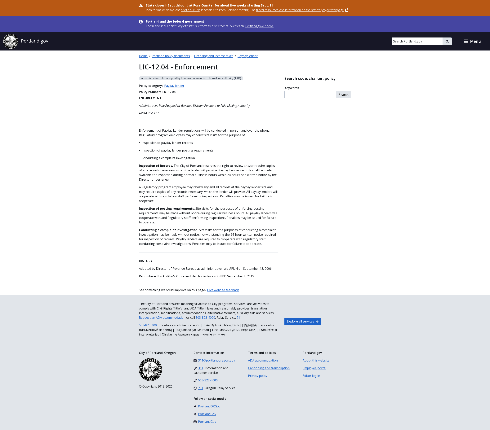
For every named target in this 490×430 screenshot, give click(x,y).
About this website (316, 360)
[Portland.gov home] (25, 41)
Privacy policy (257, 376)
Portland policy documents (171, 56)
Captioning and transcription (269, 368)
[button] (472, 41)
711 (239, 317)
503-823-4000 (205, 317)
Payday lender (248, 56)
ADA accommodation (263, 360)
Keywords (291, 88)
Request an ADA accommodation (162, 317)
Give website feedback (223, 290)
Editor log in (311, 376)
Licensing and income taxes (213, 56)
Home (143, 56)
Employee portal (314, 368)
